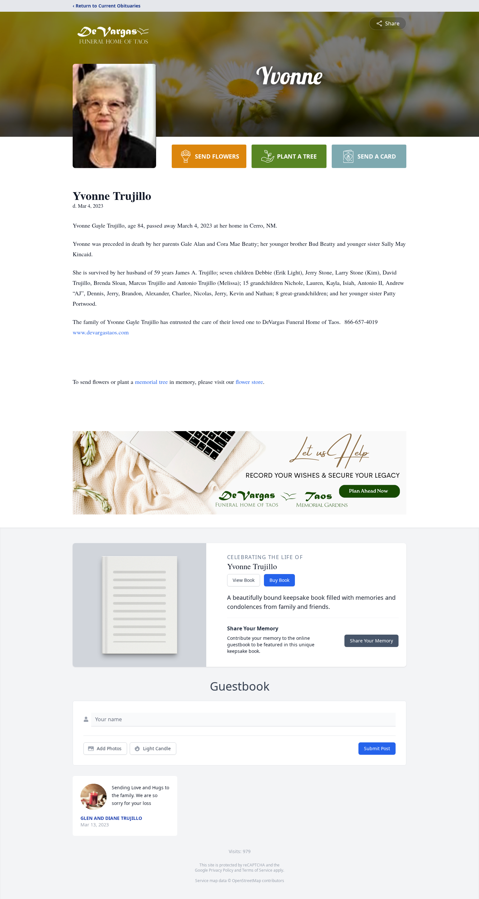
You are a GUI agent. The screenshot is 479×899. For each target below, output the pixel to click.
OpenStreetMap (246, 880)
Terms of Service (257, 870)
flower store (249, 382)
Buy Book (279, 580)
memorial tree (151, 382)
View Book (243, 580)
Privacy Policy (221, 870)
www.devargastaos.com (101, 332)
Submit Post (377, 748)
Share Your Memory (371, 641)
